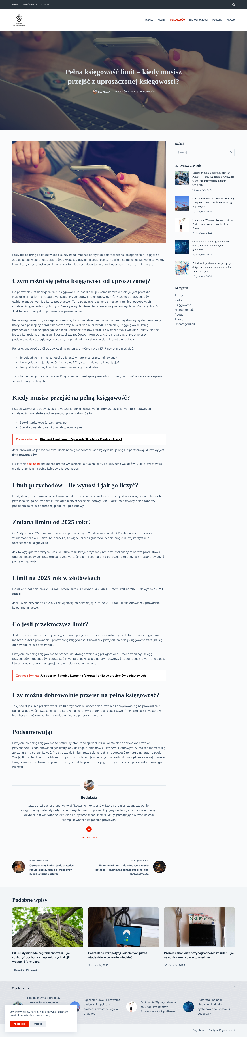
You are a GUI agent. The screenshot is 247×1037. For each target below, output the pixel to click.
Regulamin (199, 1030)
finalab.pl (33, 463)
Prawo (179, 319)
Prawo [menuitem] (231, 19)
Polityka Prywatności (221, 1030)
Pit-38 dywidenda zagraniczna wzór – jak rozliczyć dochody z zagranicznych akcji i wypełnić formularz (41, 957)
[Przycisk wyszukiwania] (231, 152)
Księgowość (147, 91)
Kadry (179, 300)
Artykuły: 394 (89, 837)
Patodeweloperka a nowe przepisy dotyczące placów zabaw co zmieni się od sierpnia (212, 267)
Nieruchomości (185, 309)
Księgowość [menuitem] (177, 19)
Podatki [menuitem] (217, 19)
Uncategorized (185, 324)
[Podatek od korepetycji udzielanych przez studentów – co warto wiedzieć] (123, 927)
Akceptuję (19, 1023)
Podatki (180, 314)
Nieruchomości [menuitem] (198, 19)
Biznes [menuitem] (149, 19)
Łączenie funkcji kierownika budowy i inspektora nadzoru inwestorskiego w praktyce (213, 202)
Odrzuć (38, 1023)
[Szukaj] (233, 4)
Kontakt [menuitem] (46, 4)
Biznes (179, 295)
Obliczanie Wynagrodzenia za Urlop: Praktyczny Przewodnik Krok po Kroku (213, 224)
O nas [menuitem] (15, 4)
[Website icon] (89, 829)
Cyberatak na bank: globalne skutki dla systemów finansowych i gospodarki (212, 245)
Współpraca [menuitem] (30, 4)
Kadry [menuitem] (161, 19)
